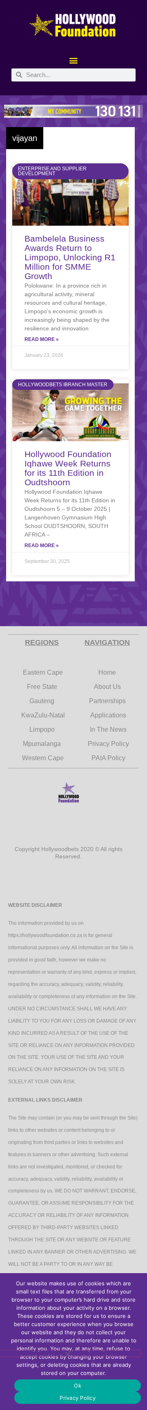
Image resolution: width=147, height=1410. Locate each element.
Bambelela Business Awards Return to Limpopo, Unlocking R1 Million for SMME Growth (70, 257)
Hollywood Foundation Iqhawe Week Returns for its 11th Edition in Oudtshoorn (67, 468)
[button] (73, 60)
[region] (73, 111)
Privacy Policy (78, 1398)
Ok (77, 1385)
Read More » (41, 339)
